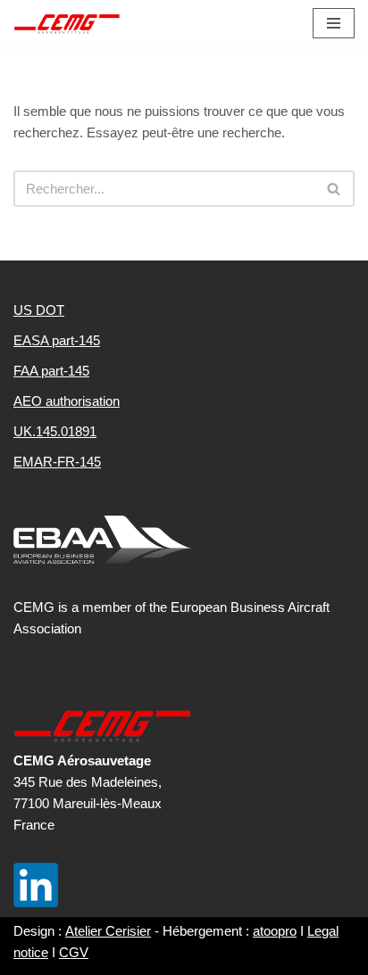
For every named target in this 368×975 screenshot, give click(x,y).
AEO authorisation (66, 401)
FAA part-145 (51, 370)
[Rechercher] (334, 188)
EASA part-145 (56, 340)
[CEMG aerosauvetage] (67, 23)
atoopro (275, 930)
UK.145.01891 (54, 431)
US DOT (38, 310)
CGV (73, 952)
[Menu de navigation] (334, 23)
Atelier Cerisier (108, 930)
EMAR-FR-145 (57, 461)
